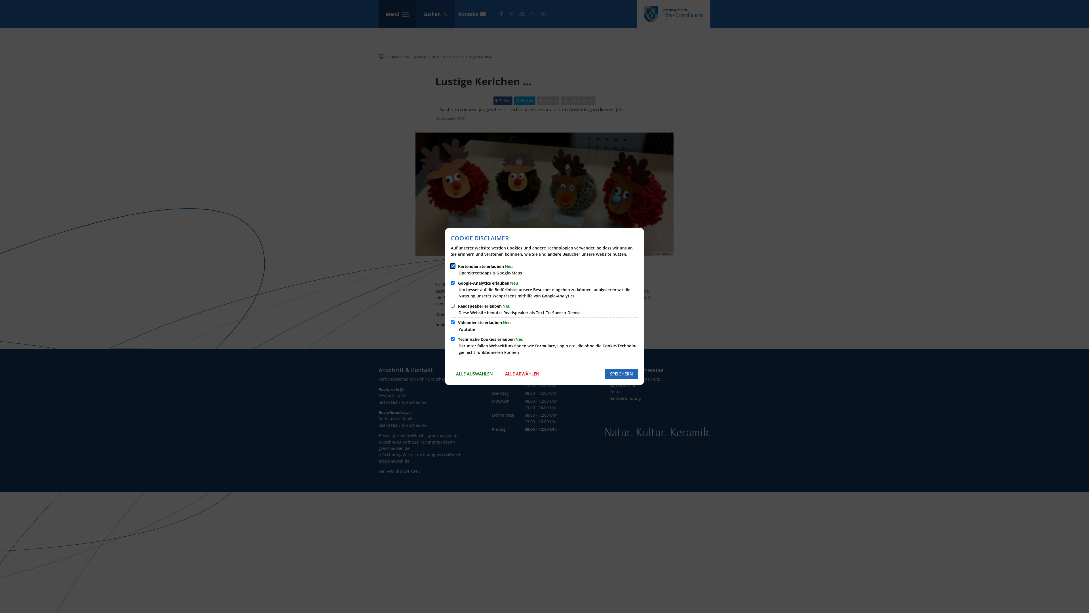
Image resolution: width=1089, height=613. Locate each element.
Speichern (621, 374)
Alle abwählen (522, 374)
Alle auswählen (474, 374)
